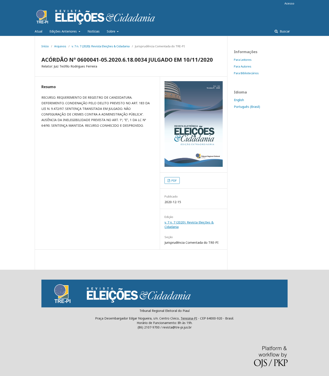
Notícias (94, 31)
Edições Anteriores (63, 31)
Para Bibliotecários (246, 73)
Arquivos (60, 46)
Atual (38, 31)
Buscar (284, 31)
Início (45, 46)
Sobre (111, 31)
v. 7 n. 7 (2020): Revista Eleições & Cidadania (101, 46)
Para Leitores (243, 60)
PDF (174, 180)
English (239, 100)
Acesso (289, 3)
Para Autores (242, 66)
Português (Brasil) (247, 106)
